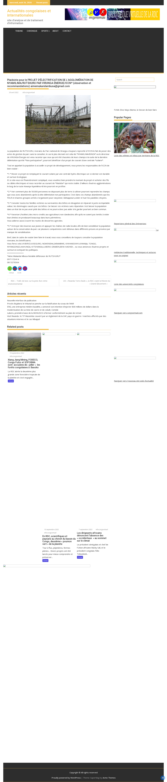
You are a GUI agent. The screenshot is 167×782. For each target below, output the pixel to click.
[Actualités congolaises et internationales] (9, 30)
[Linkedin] (15, 268)
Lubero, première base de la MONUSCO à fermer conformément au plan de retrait (44, 313)
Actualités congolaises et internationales (29, 13)
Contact (67, 31)
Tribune (19, 31)
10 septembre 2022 (16, 353)
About (55, 31)
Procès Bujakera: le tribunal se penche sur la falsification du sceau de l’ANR (40, 303)
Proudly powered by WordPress (66, 777)
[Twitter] (20, 268)
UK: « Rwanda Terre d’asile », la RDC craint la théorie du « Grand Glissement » (86, 282)
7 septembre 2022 (85, 529)
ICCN (19, 273)
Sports (44, 31)
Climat (11, 273)
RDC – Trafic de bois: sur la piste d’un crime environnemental (27, 282)
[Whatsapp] (9, 268)
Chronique (32, 31)
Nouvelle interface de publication (21, 300)
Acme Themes (109, 777)
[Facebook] (25, 268)
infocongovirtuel (29, 92)
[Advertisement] (83, 53)
